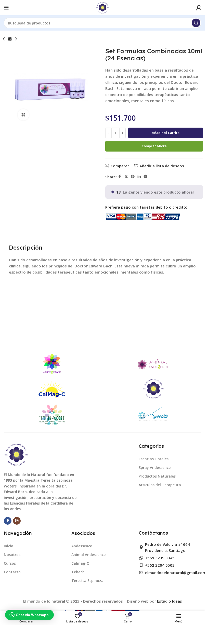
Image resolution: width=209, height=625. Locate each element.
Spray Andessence (155, 467)
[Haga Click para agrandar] (23, 114)
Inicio (8, 546)
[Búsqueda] (196, 23)
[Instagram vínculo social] (17, 521)
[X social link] (126, 176)
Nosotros (12, 554)
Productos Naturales (157, 476)
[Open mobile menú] (6, 8)
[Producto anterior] (4, 39)
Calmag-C (80, 563)
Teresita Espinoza (87, 580)
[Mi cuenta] (199, 8)
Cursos (10, 563)
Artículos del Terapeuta (160, 484)
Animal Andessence (88, 554)
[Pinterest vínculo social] (132, 176)
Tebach (78, 571)
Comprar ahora (154, 146)
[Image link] (16, 454)
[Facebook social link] (120, 176)
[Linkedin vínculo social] (139, 176)
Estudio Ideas (169, 601)
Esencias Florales (153, 458)
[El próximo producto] (16, 39)
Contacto (12, 571)
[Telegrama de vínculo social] (145, 176)
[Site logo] (102, 7)
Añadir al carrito (165, 132)
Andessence (81, 546)
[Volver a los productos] (10, 39)
